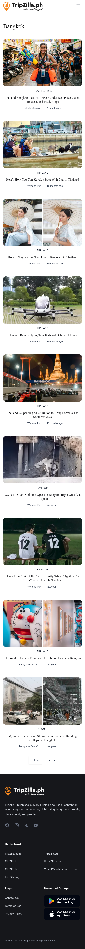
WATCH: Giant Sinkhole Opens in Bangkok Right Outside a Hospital (42, 497)
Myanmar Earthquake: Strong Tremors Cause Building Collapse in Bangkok (42, 738)
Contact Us (12, 897)
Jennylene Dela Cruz (30, 664)
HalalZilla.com (53, 861)
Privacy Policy (13, 913)
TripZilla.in (11, 869)
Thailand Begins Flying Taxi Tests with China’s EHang (42, 335)
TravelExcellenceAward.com (61, 869)
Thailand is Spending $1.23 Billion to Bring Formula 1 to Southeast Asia (42, 415)
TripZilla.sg (51, 853)
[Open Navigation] (78, 6)
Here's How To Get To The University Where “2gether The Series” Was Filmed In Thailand (43, 578)
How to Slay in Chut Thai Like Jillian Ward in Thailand (42, 257)
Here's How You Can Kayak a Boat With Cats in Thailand (42, 179)
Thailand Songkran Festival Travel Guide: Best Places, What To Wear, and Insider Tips (42, 100)
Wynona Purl (34, 186)
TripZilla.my (12, 877)
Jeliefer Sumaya (32, 108)
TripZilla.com (13, 853)
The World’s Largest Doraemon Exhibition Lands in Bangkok (42, 658)
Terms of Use (13, 905)
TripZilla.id (11, 861)
